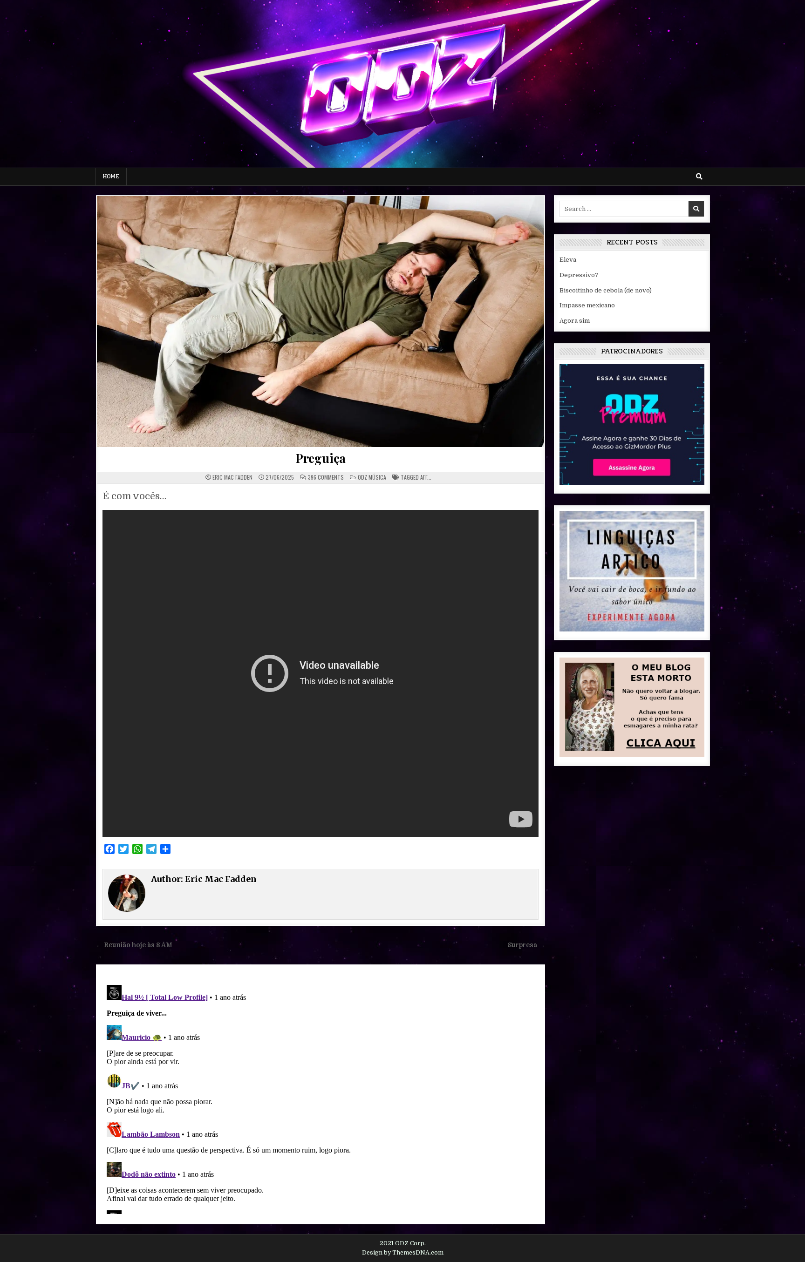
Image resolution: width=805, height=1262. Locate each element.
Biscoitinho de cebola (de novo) (605, 290)
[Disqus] (320, 1097)
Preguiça (320, 458)
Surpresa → (526, 945)
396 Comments (326, 477)
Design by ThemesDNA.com (402, 1252)
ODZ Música (372, 477)
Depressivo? (578, 274)
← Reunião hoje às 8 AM (134, 945)
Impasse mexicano (587, 305)
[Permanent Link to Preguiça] (320, 321)
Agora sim (574, 320)
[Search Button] (699, 176)
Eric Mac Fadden (232, 477)
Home (110, 176)
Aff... (425, 477)
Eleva (567, 259)
